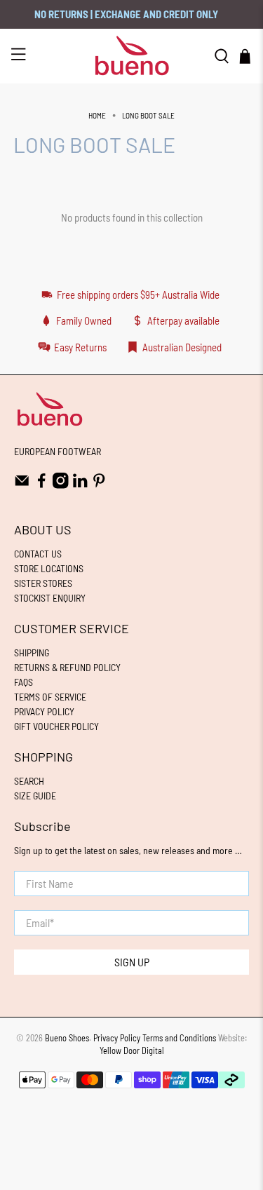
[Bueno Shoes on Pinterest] (99, 485)
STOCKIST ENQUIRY (50, 598)
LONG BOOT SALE (148, 115)
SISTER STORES (43, 583)
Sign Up (131, 961)
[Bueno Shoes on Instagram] (61, 485)
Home (97, 115)
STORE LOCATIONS (48, 568)
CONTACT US (38, 554)
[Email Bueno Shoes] (22, 485)
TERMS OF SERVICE (50, 697)
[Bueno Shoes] (132, 55)
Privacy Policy (116, 1037)
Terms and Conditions (179, 1037)
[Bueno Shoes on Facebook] (42, 485)
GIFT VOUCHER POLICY (56, 726)
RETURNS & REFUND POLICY (67, 667)
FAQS (23, 682)
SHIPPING (31, 652)
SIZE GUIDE (35, 796)
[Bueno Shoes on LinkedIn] (80, 485)
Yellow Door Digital (132, 1050)
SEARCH (29, 781)
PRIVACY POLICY (44, 711)
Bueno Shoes (67, 1037)
